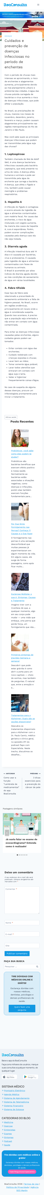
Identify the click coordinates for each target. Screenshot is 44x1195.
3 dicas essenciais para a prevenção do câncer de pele (32, 780)
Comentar (11, 889)
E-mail (10, 934)
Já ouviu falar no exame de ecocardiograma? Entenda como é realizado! (21, 843)
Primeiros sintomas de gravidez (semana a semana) (22, 658)
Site (7, 945)
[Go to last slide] (7, 833)
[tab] (17, 855)
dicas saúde (11, 417)
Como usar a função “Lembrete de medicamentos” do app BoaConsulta (11, 784)
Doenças (8, 36)
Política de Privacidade (17, 1187)
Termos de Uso (31, 1184)
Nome (9, 923)
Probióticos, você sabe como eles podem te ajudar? (22, 453)
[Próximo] (37, 833)
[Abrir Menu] (38, 4)
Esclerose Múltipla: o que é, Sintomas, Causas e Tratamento (23, 597)
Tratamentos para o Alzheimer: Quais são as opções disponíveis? (23, 718)
